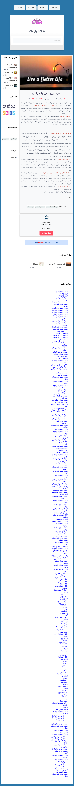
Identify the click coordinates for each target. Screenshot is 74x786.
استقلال (65, 676)
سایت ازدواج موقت (61, 531)
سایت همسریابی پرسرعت (62, 422)
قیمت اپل (64, 694)
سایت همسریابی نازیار (60, 320)
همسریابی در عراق (61, 763)
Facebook (63, 646)
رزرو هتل (65, 684)
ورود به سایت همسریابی (59, 554)
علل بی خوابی (9, 85)
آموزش (65, 615)
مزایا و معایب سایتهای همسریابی (11, 66)
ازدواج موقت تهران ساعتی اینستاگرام (61, 771)
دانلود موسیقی (63, 582)
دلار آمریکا (64, 611)
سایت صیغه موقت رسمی (61, 562)
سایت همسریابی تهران (60, 734)
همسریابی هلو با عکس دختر (60, 342)
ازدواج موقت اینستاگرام (60, 557)
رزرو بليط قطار (63, 686)
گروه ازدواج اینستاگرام (60, 513)
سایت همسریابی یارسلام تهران (59, 727)
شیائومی (65, 588)
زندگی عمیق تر (39, 207)
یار (67, 667)
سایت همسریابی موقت (60, 538)
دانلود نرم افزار (63, 657)
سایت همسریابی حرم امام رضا (60, 712)
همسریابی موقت (62, 536)
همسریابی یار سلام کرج (60, 717)
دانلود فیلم (64, 579)
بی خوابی (13, 139)
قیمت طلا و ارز (63, 632)
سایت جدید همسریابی (60, 366)
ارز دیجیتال (64, 598)
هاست (65, 607)
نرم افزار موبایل (62, 642)
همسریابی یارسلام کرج (60, 715)
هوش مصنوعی (62, 600)
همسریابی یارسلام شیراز (59, 736)
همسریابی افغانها (62, 765)
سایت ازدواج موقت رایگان (61, 505)
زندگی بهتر (30, 207)
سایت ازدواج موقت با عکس (60, 570)
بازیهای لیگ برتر (62, 674)
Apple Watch (62, 692)
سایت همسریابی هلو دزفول (60, 382)
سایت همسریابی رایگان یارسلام (60, 480)
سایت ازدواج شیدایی (60, 354)
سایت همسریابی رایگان (60, 419)
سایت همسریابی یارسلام (59, 302)
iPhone (65, 688)
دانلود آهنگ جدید (61, 586)
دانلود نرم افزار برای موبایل (61, 635)
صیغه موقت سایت (61, 577)
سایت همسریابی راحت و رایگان (59, 426)
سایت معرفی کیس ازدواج (61, 436)
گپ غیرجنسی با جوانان (57, 264)
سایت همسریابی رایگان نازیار (60, 361)
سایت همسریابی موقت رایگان (60, 432)
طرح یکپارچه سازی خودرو (61, 618)
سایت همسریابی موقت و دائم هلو (60, 386)
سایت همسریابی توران (60, 312)
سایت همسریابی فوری (60, 439)
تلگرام (66, 644)
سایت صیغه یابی (62, 417)
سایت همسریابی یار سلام (61, 305)
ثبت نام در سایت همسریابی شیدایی (61, 332)
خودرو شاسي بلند (62, 709)
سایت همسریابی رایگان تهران (60, 378)
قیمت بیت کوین (62, 625)
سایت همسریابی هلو (60, 314)
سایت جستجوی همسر (60, 446)
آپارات (65, 653)
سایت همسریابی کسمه (60, 310)
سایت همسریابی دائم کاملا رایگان (60, 459)
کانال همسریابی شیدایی (59, 364)
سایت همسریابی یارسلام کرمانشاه (59, 756)
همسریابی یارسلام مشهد (59, 724)
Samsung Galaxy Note (61, 591)
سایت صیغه (63, 540)
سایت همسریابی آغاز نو (59, 308)
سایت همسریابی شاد (60, 429)
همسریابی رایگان (62, 452)
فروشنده (65, 699)
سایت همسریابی (62, 291)
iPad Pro (64, 696)
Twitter (64, 640)
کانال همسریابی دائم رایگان (60, 516)
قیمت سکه (64, 623)
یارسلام (69, 197)
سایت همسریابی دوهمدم (62, 298)
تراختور (65, 707)
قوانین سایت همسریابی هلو (59, 369)
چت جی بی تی (62, 602)
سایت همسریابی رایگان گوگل (60, 455)
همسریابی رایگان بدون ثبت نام (60, 397)
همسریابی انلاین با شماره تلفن (61, 574)
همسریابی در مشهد (61, 768)
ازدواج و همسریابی (61, 519)
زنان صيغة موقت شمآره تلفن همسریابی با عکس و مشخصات (59, 410)
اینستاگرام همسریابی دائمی (60, 509)
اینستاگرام (64, 638)
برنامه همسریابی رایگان (60, 483)
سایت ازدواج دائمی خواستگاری (61, 566)
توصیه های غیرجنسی (52, 207)
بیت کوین (64, 594)
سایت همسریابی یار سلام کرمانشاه (61, 760)
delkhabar (63, 346)
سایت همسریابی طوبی (60, 394)
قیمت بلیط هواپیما (61, 630)
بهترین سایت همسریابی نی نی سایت (59, 497)
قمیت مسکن (63, 701)
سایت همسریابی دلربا (60, 329)
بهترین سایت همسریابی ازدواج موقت (59, 486)
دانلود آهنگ (63, 584)
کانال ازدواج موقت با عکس (60, 443)
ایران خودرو (64, 613)
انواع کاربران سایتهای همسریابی (11, 79)
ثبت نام (54, 7)
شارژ (66, 609)
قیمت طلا (64, 621)
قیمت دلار (64, 628)
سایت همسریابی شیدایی (62, 317)
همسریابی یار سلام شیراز (59, 738)
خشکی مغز (5, 139)
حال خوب (64, 671)
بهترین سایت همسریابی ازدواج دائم (59, 493)
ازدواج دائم (64, 293)
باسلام (65, 661)
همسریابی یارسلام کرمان (59, 749)
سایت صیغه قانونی (61, 559)
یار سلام (65, 665)
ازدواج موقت (63, 295)
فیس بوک (64, 650)
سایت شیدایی (63, 389)
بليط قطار (64, 690)
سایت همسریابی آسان (60, 414)
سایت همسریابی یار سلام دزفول (61, 746)
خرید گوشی (64, 596)
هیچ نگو (35, 264)
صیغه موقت (63, 450)
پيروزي (65, 678)
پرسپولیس (64, 680)
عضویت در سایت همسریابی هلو (62, 374)
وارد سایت (41, 242)
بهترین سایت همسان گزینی (60, 551)
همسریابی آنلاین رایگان (59, 546)
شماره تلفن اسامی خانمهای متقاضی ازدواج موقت (59, 404)
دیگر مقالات (46, 233)
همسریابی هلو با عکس (60, 335)
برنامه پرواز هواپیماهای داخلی (60, 704)
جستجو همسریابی (61, 448)
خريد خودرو (64, 682)
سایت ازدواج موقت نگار (60, 400)
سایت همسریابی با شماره (61, 464)
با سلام (65, 663)
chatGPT (64, 605)
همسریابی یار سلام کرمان (61, 752)
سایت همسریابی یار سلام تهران (61, 731)
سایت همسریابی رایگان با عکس (60, 349)
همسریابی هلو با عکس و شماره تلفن (60, 338)
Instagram (63, 655)
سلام (66, 669)
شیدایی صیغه (63, 391)
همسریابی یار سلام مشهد (61, 720)
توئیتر (66, 648)
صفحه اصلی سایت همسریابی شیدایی (61, 357)
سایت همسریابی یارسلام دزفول (59, 741)
